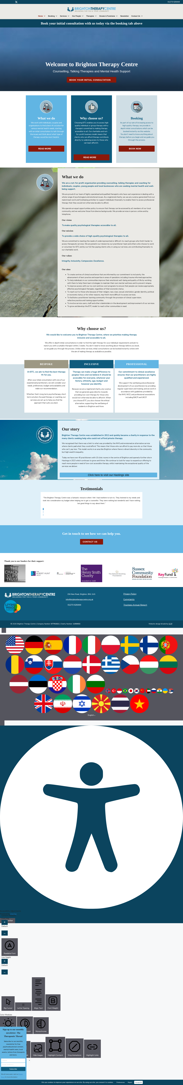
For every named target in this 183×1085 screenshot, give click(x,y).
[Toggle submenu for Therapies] (95, 16)
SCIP (170, 624)
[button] (5, 2)
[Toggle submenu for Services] (68, 16)
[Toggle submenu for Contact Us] (142, 16)
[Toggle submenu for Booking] (56, 16)
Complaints (128, 599)
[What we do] (46, 112)
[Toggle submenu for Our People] (82, 16)
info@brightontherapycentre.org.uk (79, 599)
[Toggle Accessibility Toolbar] (4, 630)
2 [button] (43, 512)
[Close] (26, 1027)
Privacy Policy (129, 593)
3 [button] (43, 515)
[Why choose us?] (91, 112)
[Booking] (136, 112)
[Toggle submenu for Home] (44, 16)
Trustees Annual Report (135, 604)
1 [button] (43, 509)
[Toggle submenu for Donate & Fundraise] (116, 16)
